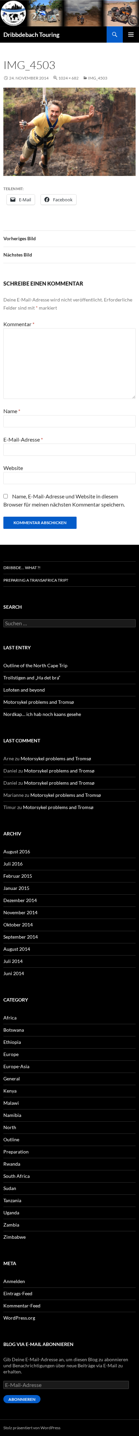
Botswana (13, 1030)
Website (13, 468)
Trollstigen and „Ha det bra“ (31, 677)
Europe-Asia (16, 1066)
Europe (11, 1054)
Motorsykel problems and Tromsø (38, 702)
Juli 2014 (13, 961)
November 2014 (20, 912)
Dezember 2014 (20, 900)
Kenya (10, 1091)
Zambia (11, 1225)
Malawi (11, 1103)
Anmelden (14, 1281)
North (9, 1127)
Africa (10, 1017)
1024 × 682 (68, 78)
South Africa (16, 1176)
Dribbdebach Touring (31, 34)
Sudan (9, 1188)
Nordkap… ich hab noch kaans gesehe (42, 714)
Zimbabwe (14, 1237)
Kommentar (18, 324)
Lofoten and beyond (24, 690)
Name (11, 411)
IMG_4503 (97, 78)
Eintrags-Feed (17, 1293)
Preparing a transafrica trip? (35, 580)
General (11, 1078)
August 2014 (16, 949)
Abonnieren (21, 1399)
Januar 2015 (16, 888)
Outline (11, 1139)
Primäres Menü (131, 34)
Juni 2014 (13, 973)
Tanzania (12, 1200)
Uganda (11, 1212)
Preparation (16, 1151)
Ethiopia (12, 1042)
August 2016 (16, 851)
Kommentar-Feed (21, 1305)
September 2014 (20, 937)
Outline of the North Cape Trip (35, 665)
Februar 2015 (17, 876)
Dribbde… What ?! (21, 567)
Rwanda (11, 1164)
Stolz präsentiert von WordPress (31, 1427)
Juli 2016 (13, 864)
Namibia (12, 1115)
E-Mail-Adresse (23, 439)
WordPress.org (19, 1318)
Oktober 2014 (18, 924)
